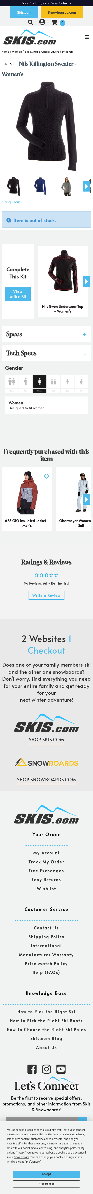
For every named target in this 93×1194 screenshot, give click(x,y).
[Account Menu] (42, 22)
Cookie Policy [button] (21, 1157)
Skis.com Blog (46, 1038)
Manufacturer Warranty (46, 954)
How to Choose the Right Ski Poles (46, 1029)
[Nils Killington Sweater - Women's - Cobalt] (40, 184)
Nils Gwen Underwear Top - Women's (62, 308)
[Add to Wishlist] (46, 474)
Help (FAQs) (46, 972)
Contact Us (46, 927)
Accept (46, 1174)
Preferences (47, 1183)
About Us (46, 1047)
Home (5, 51)
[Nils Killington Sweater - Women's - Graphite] (67, 184)
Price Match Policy (46, 963)
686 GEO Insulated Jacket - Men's (27, 523)
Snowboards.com (62, 12)
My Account (46, 852)
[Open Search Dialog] (30, 22)
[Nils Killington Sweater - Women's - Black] (13, 184)
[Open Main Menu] (77, 37)
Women (17, 51)
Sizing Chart (11, 202)
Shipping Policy (47, 936)
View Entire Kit (18, 293)
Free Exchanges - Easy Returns (46, 3)
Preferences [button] (33, 1161)
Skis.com (24, 12)
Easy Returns (46, 879)
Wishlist (46, 888)
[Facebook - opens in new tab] (32, 1069)
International (46, 945)
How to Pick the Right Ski (47, 1011)
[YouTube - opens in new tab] (61, 1069)
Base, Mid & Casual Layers (41, 51)
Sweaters (68, 51)
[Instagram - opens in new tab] (46, 1069)
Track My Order (46, 861)
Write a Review (46, 595)
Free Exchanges (46, 870)
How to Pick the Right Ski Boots (46, 1020)
